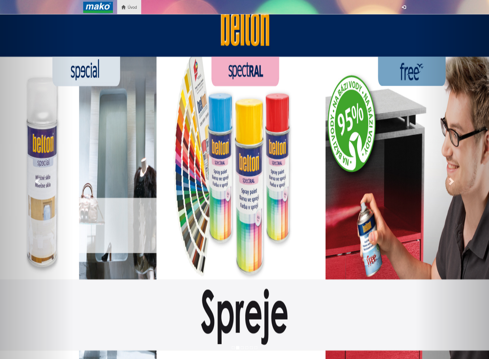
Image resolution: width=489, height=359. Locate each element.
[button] (36, 179)
